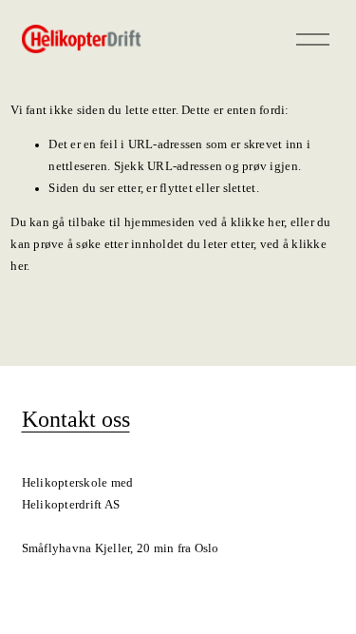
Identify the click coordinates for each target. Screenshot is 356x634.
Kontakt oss (76, 419)
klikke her (258, 222)
